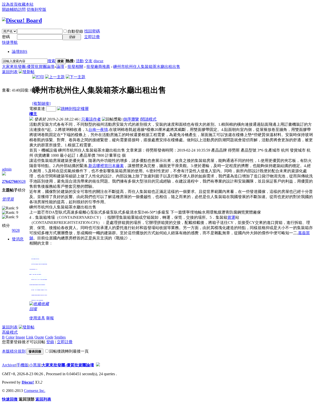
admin (7, 169)
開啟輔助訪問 (14, 9)
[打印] (38, 77)
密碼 (6, 37)
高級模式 (10, 332)
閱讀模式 (149, 119)
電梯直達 (37, 109)
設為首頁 (10, 4)
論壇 (19, 51)
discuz (98, 61)
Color (10, 337)
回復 (33, 309)
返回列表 (10, 72)
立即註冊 (92, 37)
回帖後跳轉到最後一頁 (69, 351)
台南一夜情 (98, 129)
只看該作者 (91, 119)
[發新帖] (26, 72)
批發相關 (75, 66)
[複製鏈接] (41, 103)
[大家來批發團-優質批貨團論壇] (22, 20)
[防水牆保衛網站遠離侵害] (98, 365)
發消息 (18, 239)
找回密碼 (92, 31)
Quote (39, 337)
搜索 (51, 61)
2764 (6, 181)
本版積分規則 (14, 351)
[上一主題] (55, 77)
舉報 (50, 318)
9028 (22, 181)
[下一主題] (75, 77)
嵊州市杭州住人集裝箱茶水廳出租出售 (146, 66)
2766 (14, 181)
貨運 (231, 217)
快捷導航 (10, 42)
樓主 (33, 114)
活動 (80, 61)
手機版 (22, 365)
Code (49, 337)
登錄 (50, 342)
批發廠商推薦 (98, 66)
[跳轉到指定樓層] (73, 109)
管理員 (8, 199)
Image (20, 337)
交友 (89, 61)
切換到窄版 (36, 9)
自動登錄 (75, 31)
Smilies (60, 337)
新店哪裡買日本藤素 (106, 166)
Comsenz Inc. (34, 390)
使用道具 (37, 318)
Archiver (9, 365)
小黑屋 (35, 365)
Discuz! (28, 382)
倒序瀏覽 (131, 119)
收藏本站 (25, 4)
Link (29, 337)
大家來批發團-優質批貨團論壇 (28, 66)
